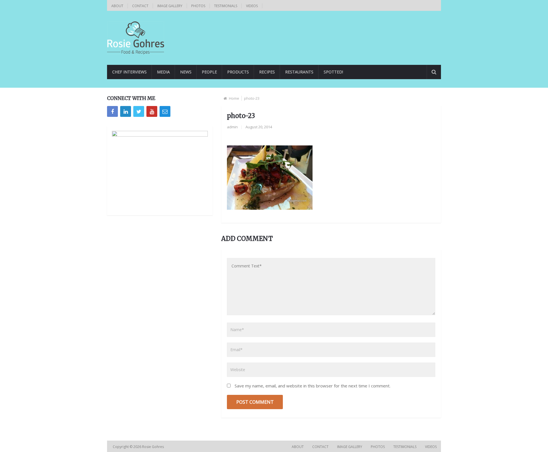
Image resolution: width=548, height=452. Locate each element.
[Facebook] (112, 111)
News (186, 72)
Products (238, 72)
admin (232, 126)
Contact (140, 5)
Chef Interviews (129, 72)
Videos (252, 5)
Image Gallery (169, 5)
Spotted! (333, 72)
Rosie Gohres (153, 446)
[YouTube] (151, 111)
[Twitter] (138, 111)
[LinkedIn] (125, 111)
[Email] (165, 111)
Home (234, 98)
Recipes (267, 72)
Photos (198, 5)
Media (163, 72)
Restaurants (299, 72)
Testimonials (225, 5)
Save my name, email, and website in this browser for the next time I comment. (312, 386)
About (117, 5)
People (209, 72)
